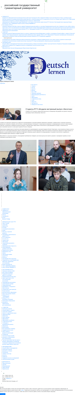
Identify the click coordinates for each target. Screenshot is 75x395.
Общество (34, 101)
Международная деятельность (39, 94)
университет (5, 16)
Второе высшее (63, 27)
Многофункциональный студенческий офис (17, 34)
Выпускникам (25, 39)
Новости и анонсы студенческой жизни (29, 33)
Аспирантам (5, 41)
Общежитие (19, 39)
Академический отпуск (46, 39)
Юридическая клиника (7, 250)
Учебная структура (47, 43)
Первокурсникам (16, 33)
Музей (24, 19)
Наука (33, 96)
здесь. (22, 390)
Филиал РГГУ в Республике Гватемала (45, 29)
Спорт (33, 100)
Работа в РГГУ (65, 19)
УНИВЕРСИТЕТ (5, 209)
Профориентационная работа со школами (35, 26)
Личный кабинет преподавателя (9, 43)
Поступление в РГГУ (7, 24)
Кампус (32, 22)
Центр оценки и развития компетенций (62, 39)
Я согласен (3, 394)
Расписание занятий (7, 33)
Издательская (33, 48)
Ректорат (29, 17)
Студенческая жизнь (36, 98)
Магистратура (5, 288)
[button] (5, 67)
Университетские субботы (65, 26)
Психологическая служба (14, 41)
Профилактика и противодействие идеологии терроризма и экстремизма (10, 261)
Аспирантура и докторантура (52, 27)
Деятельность (5, 46)
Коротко (33, 89)
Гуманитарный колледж (30, 27)
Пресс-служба (63, 17)
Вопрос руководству (7, 264)
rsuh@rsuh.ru (8, 378)
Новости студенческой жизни (9, 313)
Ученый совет (59, 19)
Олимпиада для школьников (9, 282)
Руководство (34, 17)
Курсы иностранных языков (15, 29)
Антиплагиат (40, 43)
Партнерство (35, 103)
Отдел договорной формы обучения (23, 36)
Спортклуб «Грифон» (7, 311)
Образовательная (6, 48)
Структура (51, 17)
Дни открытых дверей (20, 26)
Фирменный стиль (26, 22)
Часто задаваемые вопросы (15, 23)
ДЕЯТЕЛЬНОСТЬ (6, 361)
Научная (13, 48)
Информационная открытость (27, 20)
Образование (51, 34)
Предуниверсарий (41, 27)
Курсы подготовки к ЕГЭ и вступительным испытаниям (8, 279)
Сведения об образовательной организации (12, 17)
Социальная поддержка (45, 36)
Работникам (72, 19)
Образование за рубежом (8, 36)
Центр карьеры (36, 34)
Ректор (25, 17)
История (69, 17)
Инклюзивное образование (60, 29)
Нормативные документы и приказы (10, 20)
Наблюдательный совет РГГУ (9, 221)
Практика (36, 41)
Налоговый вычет (8, 37)
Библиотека (30, 34)
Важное (33, 90)
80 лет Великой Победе (43, 17)
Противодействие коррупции (61, 22)
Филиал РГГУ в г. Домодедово (29, 29)
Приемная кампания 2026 (8, 26)
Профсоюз (59, 43)
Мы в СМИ (34, 91)
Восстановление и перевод (35, 39)
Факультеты (57, 17)
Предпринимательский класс (52, 26)
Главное (33, 86)
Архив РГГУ (46, 22)
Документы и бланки (32, 43)
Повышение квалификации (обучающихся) (64, 34)
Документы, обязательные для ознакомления (49, 41)
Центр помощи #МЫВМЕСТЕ (28, 23)
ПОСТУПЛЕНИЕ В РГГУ (7, 269)
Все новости (34, 84)
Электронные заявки (39, 22)
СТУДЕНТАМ (5, 307)
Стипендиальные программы (9, 39)
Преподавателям (6, 42)
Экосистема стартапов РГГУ (27, 41)
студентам (5, 32)
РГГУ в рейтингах (45, 19)
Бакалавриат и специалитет (8, 286)
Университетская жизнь (37, 104)
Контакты (52, 22)
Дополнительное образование (9, 292)
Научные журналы (6, 19)
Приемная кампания (36, 93)
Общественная (26, 48)
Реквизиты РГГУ (35, 36)
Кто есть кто (52, 19)
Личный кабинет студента (63, 33)
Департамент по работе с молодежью (48, 33)
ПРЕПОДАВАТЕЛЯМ (6, 346)
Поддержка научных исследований (24, 45)
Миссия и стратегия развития (34, 19)
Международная (18, 48)
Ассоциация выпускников (17, 19)
